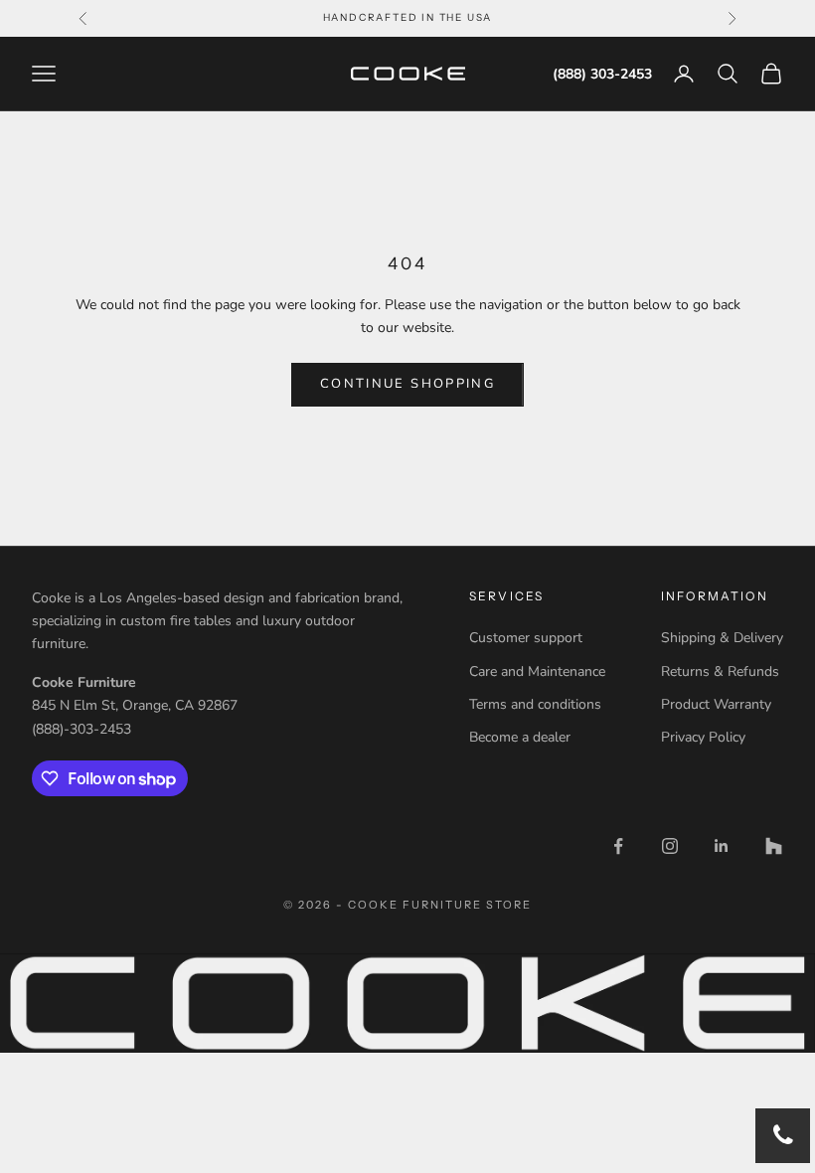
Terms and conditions (535, 704)
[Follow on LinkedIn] (722, 846)
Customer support (525, 637)
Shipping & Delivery (722, 637)
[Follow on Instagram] (670, 846)
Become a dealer (519, 737)
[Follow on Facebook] (618, 846)
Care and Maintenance (537, 671)
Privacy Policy (703, 737)
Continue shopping (407, 384)
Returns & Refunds (720, 671)
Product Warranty (716, 704)
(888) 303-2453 (602, 74)
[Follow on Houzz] (773, 846)
